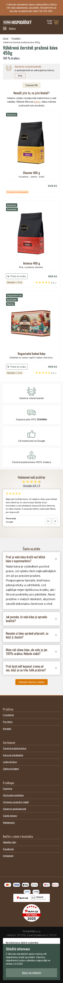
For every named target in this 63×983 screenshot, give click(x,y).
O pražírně (8, 715)
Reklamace (9, 822)
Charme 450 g (31, 173)
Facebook (8, 849)
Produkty (16, 38)
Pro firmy (8, 721)
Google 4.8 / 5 (31, 485)
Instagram (8, 855)
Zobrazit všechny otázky (31, 682)
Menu (12, 28)
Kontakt (7, 728)
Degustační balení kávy (31, 353)
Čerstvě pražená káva (14, 748)
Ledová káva (10, 761)
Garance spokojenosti (14, 808)
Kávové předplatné (13, 755)
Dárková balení (11, 768)
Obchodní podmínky (13, 795)
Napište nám (9, 842)
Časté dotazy (10, 815)
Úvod (5, 38)
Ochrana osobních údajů (16, 802)
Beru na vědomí (31, 972)
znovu (37, 101)
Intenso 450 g (31, 263)
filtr (31, 85)
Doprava (7, 788)
